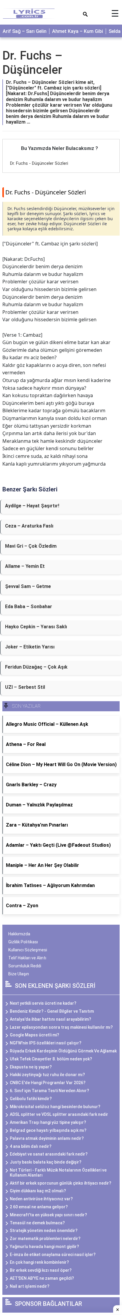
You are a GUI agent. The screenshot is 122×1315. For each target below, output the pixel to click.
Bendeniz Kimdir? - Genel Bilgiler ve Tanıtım (52, 1011)
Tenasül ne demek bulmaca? (37, 1222)
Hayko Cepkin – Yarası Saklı (36, 626)
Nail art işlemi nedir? (29, 1286)
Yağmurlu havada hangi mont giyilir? (44, 1246)
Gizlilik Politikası (23, 941)
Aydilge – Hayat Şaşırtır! (32, 506)
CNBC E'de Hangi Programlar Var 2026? (48, 1082)
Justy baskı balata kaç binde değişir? (45, 1162)
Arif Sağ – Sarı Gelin (24, 31)
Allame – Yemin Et (25, 566)
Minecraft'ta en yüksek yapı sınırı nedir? (48, 1214)
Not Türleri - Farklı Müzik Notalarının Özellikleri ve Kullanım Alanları (58, 1172)
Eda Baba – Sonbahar (28, 606)
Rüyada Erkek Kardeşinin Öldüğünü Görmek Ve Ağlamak (63, 1051)
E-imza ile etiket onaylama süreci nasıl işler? (53, 1254)
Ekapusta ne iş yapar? (31, 1067)
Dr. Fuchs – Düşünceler (32, 63)
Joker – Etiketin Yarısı (29, 647)
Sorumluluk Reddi (24, 966)
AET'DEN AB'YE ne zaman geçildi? (42, 1278)
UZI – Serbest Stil (25, 687)
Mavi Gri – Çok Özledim (31, 546)
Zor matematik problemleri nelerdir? (45, 1238)
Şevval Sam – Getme (28, 586)
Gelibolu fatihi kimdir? (31, 1098)
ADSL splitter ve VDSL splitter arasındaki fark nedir (59, 1114)
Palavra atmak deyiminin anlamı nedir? (47, 1138)
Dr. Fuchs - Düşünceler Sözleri (39, 163)
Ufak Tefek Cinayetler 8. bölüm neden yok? (51, 1059)
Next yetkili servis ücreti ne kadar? (43, 1003)
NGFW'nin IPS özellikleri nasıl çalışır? (45, 1043)
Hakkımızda (19, 933)
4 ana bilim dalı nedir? (31, 1146)
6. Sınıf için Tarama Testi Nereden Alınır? (49, 1090)
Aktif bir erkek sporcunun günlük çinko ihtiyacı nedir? (60, 1183)
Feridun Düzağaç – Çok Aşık (36, 667)
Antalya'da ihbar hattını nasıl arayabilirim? (50, 1019)
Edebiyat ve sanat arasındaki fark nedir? (49, 1154)
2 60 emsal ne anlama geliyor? (39, 1206)
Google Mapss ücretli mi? (34, 1035)
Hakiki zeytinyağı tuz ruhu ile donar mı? (47, 1074)
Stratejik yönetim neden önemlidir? (44, 1230)
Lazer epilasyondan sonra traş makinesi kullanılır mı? (61, 1027)
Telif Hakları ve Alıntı (27, 958)
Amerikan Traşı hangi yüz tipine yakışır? (48, 1122)
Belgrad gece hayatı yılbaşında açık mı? (48, 1130)
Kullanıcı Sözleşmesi (27, 949)
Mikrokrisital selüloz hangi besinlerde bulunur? (55, 1106)
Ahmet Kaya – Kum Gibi (77, 31)
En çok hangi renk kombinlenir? (39, 1262)
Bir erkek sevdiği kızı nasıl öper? (41, 1270)
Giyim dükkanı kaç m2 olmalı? (38, 1190)
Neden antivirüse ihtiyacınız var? (41, 1198)
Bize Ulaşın (18, 974)
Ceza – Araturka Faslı (29, 526)
